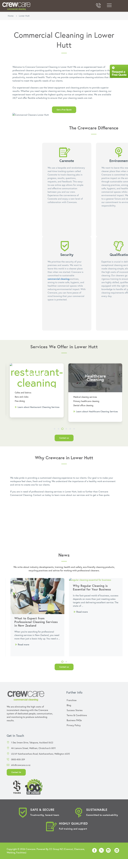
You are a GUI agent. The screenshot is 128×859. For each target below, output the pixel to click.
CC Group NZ (56, 849)
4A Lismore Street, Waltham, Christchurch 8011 (33, 748)
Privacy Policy (74, 725)
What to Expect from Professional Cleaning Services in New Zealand (33, 621)
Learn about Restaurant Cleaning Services (36, 407)
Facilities (21, 852)
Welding (11, 852)
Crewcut (68, 849)
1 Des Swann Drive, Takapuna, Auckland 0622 (32, 742)
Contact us (64, 438)
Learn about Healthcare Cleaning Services (95, 411)
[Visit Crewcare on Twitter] (101, 850)
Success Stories (75, 710)
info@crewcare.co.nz (20, 765)
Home (10, 15)
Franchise (71, 700)
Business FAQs (74, 720)
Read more (21, 644)
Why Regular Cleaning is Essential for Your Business (89, 587)
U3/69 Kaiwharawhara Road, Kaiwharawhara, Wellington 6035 (40, 753)
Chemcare (79, 849)
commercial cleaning (58, 278)
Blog (69, 705)
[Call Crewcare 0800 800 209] (98, 6)
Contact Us (16, 772)
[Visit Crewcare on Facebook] (94, 851)
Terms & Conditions (77, 715)
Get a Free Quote (64, 109)
